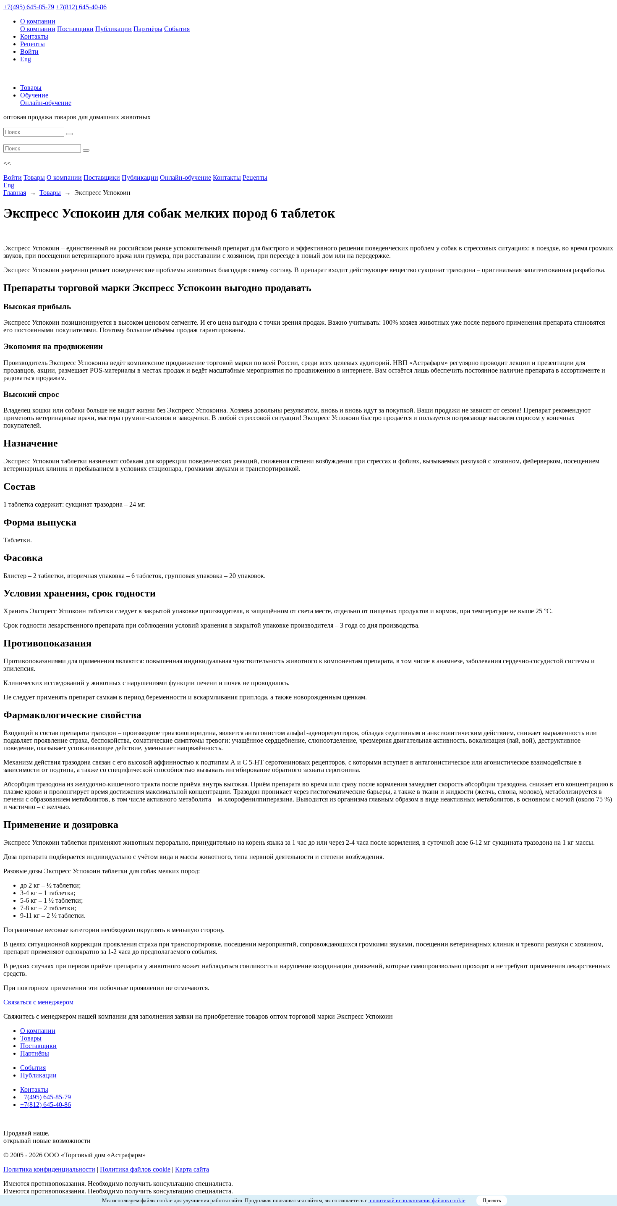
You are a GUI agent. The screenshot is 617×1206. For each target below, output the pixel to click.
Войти (29, 51)
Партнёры (147, 28)
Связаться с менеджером (38, 1002)
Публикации (113, 28)
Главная (14, 192)
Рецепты (32, 43)
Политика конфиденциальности (49, 1169)
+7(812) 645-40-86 (81, 7)
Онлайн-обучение (45, 102)
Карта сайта (192, 1169)
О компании (37, 21)
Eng (25, 59)
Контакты (34, 36)
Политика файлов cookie (135, 1169)
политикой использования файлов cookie (417, 1200)
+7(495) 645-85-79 (28, 7)
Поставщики (75, 28)
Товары (31, 87)
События (177, 28)
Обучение (34, 95)
